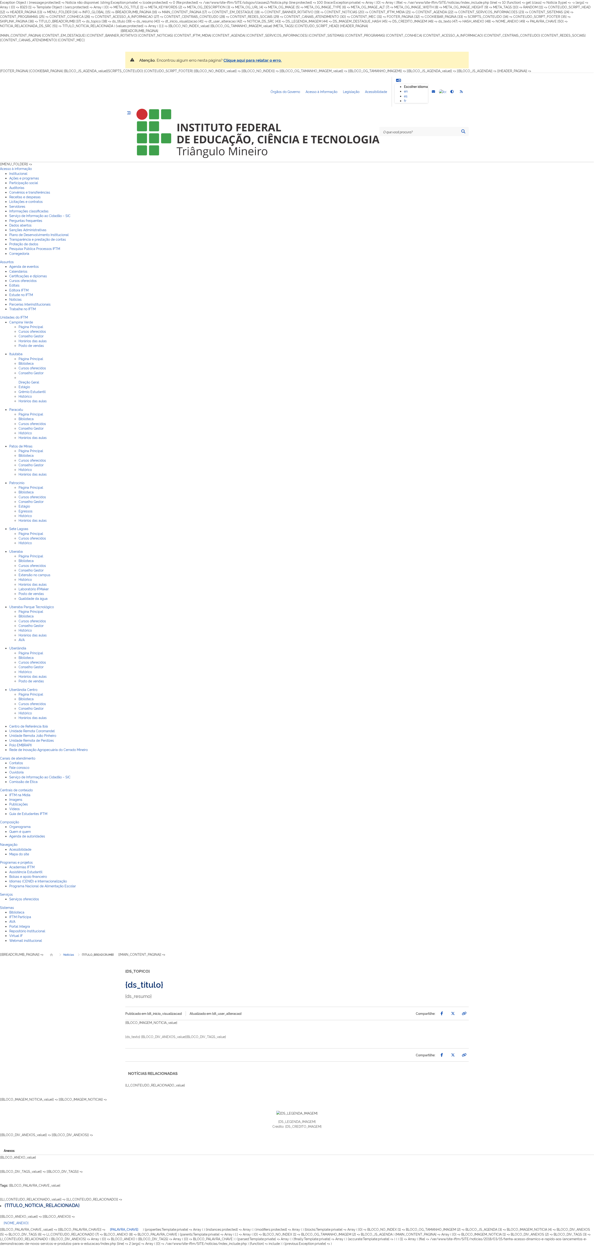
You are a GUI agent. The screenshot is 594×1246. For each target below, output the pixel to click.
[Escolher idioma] (398, 80)
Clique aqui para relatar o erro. (252, 60)
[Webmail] (433, 92)
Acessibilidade (376, 91)
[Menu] (129, 113)
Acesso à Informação (321, 91)
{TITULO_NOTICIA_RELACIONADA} (42, 1205)
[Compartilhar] (441, 1013)
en (406, 91)
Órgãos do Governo (285, 91)
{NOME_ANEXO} (16, 1222)
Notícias (68, 954)
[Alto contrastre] (452, 92)
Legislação (351, 91)
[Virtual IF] (442, 92)
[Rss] (461, 92)
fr (405, 100)
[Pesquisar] (463, 131)
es (405, 96)
